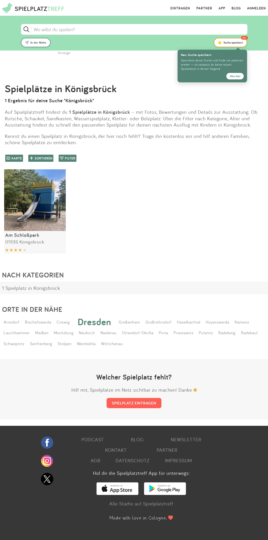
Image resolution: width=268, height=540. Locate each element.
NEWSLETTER (186, 439)
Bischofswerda (38, 322)
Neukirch (87, 332)
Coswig (63, 322)
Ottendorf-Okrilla (137, 332)
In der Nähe (38, 42)
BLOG (236, 8)
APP (222, 8)
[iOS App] (117, 493)
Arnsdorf (11, 322)
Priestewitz (183, 332)
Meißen (42, 332)
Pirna (163, 332)
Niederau (108, 332)
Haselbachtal (188, 322)
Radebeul (249, 332)
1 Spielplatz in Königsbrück (31, 288)
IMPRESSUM (178, 460)
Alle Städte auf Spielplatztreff (141, 503)
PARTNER (204, 8)
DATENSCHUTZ (132, 460)
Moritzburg (64, 332)
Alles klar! (235, 76)
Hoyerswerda (217, 322)
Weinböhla (86, 343)
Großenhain (129, 322)
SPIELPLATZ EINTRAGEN (134, 403)
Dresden (94, 322)
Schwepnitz (14, 343)
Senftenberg (41, 343)
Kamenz (242, 322)
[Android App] (165, 493)
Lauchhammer (17, 332)
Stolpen (65, 343)
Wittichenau (112, 343)
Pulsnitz (206, 332)
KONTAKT (116, 450)
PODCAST (92, 439)
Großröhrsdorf (159, 322)
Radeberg (227, 332)
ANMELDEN (256, 8)
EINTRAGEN (180, 8)
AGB (95, 460)
